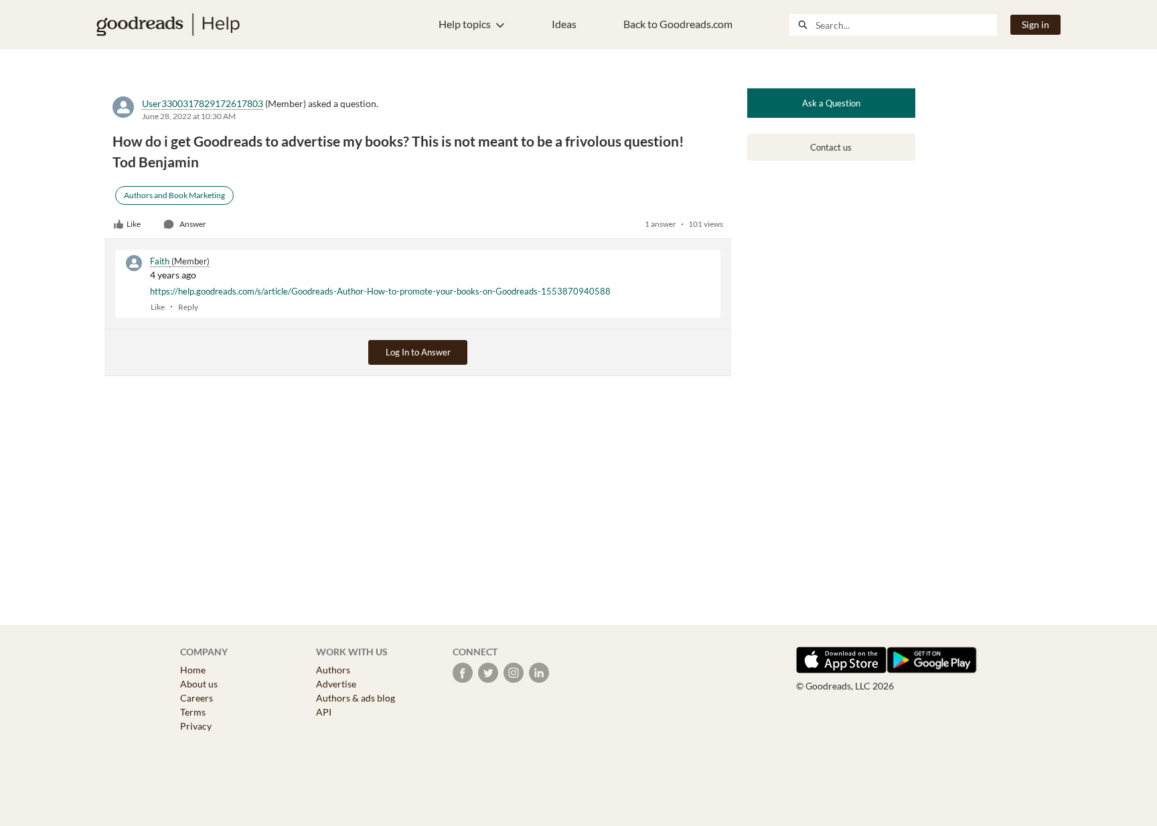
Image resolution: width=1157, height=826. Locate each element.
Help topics (465, 23)
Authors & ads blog (355, 698)
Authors (333, 669)
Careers (196, 698)
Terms (193, 712)
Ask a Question (831, 103)
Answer (192, 224)
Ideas (564, 23)
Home (193, 669)
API (323, 712)
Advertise (336, 683)
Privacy (196, 726)
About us (199, 683)
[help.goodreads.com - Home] (168, 24)
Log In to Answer (418, 352)
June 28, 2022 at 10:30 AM (189, 116)
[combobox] (906, 25)
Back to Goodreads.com (677, 23)
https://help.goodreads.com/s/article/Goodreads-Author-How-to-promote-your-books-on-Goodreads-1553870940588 (380, 291)
